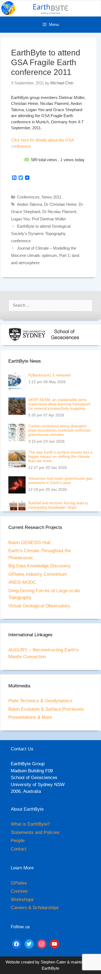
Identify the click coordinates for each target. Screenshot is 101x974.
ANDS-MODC (22, 582)
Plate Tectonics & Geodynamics (40, 700)
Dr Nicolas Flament (59, 211)
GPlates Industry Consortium (37, 574)
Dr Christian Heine (60, 204)
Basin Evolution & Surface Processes (46, 709)
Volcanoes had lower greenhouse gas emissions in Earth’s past (60, 480)
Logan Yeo (20, 219)
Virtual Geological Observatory (39, 605)
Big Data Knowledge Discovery (39, 565)
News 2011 (51, 197)
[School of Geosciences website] (65, 339)
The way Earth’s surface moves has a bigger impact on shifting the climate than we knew (60, 456)
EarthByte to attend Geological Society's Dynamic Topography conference (40, 233)
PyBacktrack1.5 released (49, 375)
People (18, 840)
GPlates (19, 883)
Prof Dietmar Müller (49, 219)
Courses (19, 891)
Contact (18, 849)
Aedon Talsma (29, 204)
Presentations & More (30, 717)
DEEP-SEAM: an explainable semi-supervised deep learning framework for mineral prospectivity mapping (59, 403)
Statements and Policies (35, 832)
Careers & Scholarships (35, 907)
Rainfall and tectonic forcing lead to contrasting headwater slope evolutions (58, 507)
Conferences (28, 197)
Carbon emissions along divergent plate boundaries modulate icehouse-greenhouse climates (60, 430)
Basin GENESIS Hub (29, 542)
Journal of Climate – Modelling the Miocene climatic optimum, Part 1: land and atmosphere (45, 255)
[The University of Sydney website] (27, 339)
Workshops (22, 899)
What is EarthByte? (30, 824)
